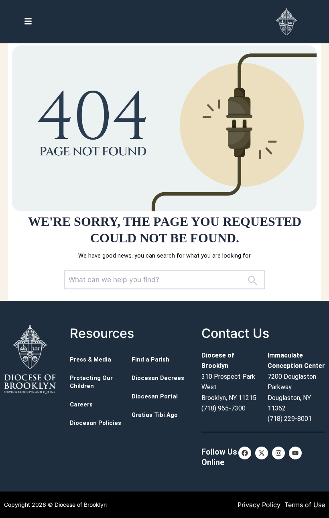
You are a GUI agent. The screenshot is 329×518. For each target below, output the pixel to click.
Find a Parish (150, 359)
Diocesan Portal (155, 396)
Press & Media (90, 359)
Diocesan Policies (95, 423)
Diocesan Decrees (158, 378)
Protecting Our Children (91, 382)
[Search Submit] (252, 280)
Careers (81, 404)
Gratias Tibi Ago (155, 414)
